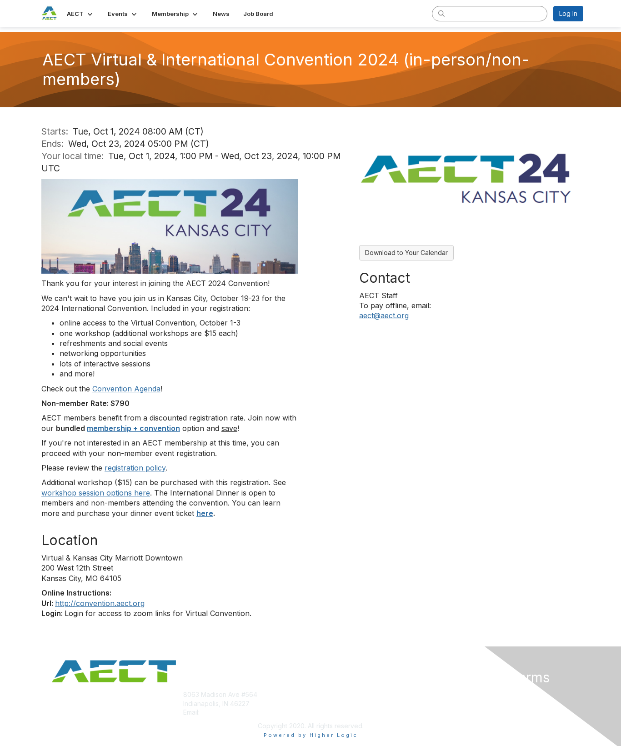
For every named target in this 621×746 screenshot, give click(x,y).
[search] (441, 13)
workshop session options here (95, 492)
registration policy (135, 467)
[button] (80, 13)
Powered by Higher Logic (311, 735)
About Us (459, 694)
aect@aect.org (384, 315)
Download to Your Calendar (406, 252)
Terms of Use (466, 703)
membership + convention (133, 428)
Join (320, 694)
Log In (568, 13)
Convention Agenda (126, 388)
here (204, 513)
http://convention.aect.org (100, 603)
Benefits (326, 703)
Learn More (331, 712)
